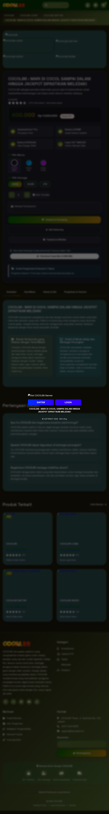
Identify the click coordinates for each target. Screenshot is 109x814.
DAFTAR (41, 402)
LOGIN (68, 402)
